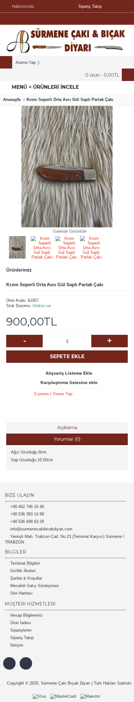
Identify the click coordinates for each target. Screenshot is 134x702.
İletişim (16, 645)
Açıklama (67, 427)
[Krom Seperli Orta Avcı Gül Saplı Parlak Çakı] (18, 246)
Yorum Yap (62, 393)
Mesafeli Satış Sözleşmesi (34, 585)
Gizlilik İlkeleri (23, 570)
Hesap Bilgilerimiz (26, 615)
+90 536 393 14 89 (27, 514)
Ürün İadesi (20, 622)
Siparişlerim (20, 630)
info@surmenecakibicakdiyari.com (41, 529)
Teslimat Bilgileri (25, 563)
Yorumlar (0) (67, 439)
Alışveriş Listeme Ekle (68, 373)
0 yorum (41, 393)
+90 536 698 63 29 (27, 521)
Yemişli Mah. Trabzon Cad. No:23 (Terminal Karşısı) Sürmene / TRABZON (64, 539)
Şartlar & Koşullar (26, 578)
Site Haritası (21, 593)
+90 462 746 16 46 (27, 506)
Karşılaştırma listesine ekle (69, 382)
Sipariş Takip (22, 637)
